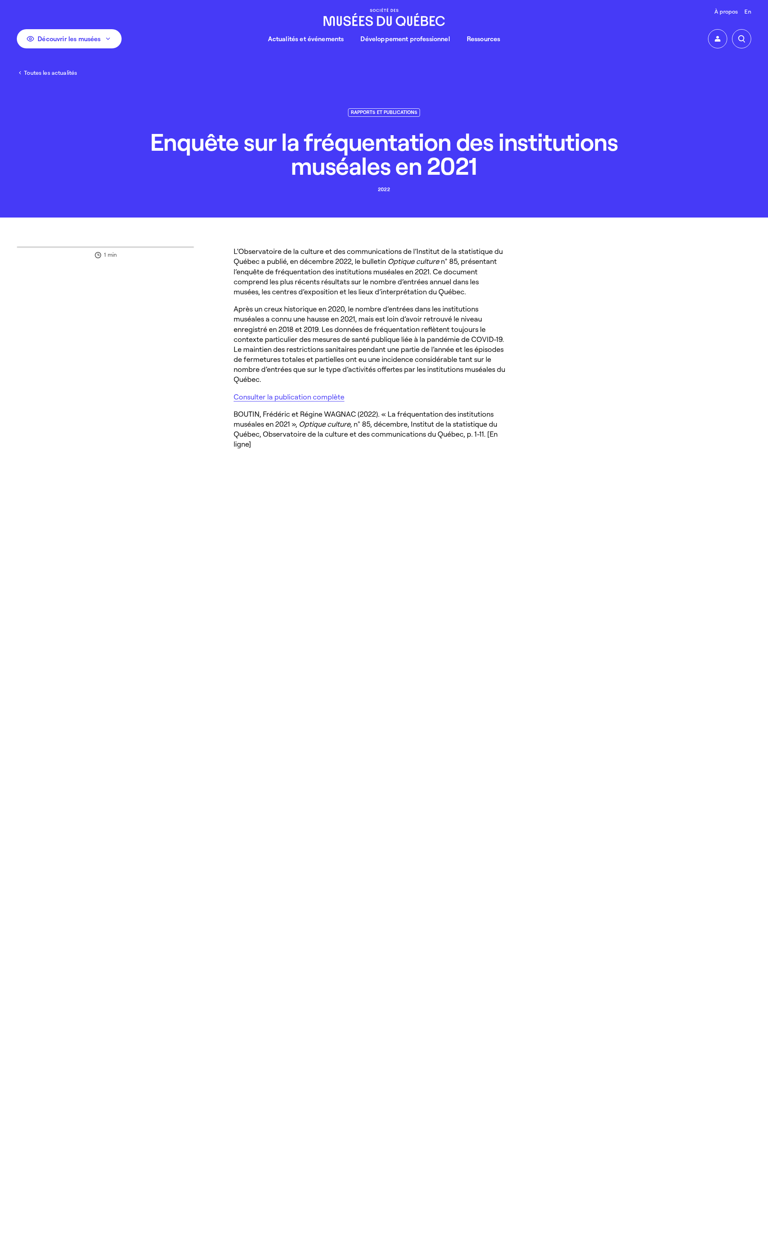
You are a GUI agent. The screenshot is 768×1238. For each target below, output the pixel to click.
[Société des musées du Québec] (384, 17)
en (747, 11)
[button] (717, 38)
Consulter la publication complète (289, 396)
